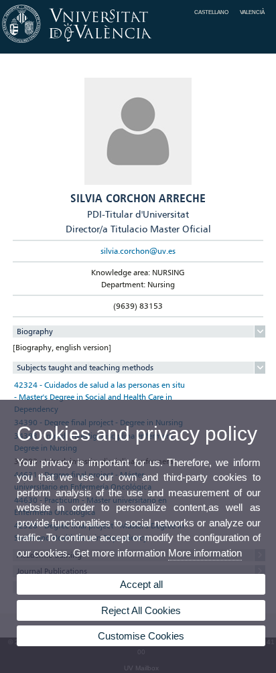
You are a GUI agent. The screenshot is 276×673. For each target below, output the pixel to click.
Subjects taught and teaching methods (85, 367)
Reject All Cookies (141, 610)
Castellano (211, 12)
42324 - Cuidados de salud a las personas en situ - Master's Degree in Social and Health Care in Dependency (99, 397)
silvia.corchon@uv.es (138, 251)
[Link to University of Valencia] (138, 43)
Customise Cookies (141, 636)
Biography (35, 331)
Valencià (252, 12)
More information (205, 552)
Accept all (141, 584)
